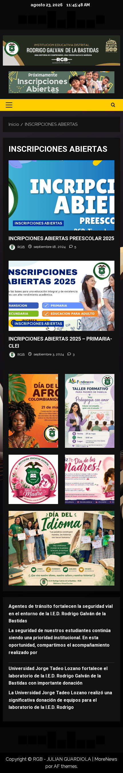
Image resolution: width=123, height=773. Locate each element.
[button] (9, 105)
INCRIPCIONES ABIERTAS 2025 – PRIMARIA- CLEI (61, 296)
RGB (21, 247)
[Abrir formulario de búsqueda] (113, 105)
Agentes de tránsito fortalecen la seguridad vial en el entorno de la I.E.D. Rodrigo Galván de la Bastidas (61, 614)
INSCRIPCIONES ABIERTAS (38, 223)
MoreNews (105, 759)
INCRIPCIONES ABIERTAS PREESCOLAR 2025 (61, 195)
